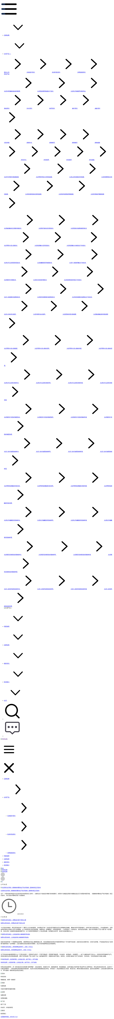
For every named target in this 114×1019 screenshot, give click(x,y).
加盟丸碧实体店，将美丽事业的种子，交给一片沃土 (16, 950)
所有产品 (6, 74)
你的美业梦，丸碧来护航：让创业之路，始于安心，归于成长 (19, 962)
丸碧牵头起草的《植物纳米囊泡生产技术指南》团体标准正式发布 (20, 890)
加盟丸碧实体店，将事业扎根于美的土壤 (13, 923)
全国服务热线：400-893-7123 (9, 1016)
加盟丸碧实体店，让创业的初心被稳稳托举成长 (15, 937)
